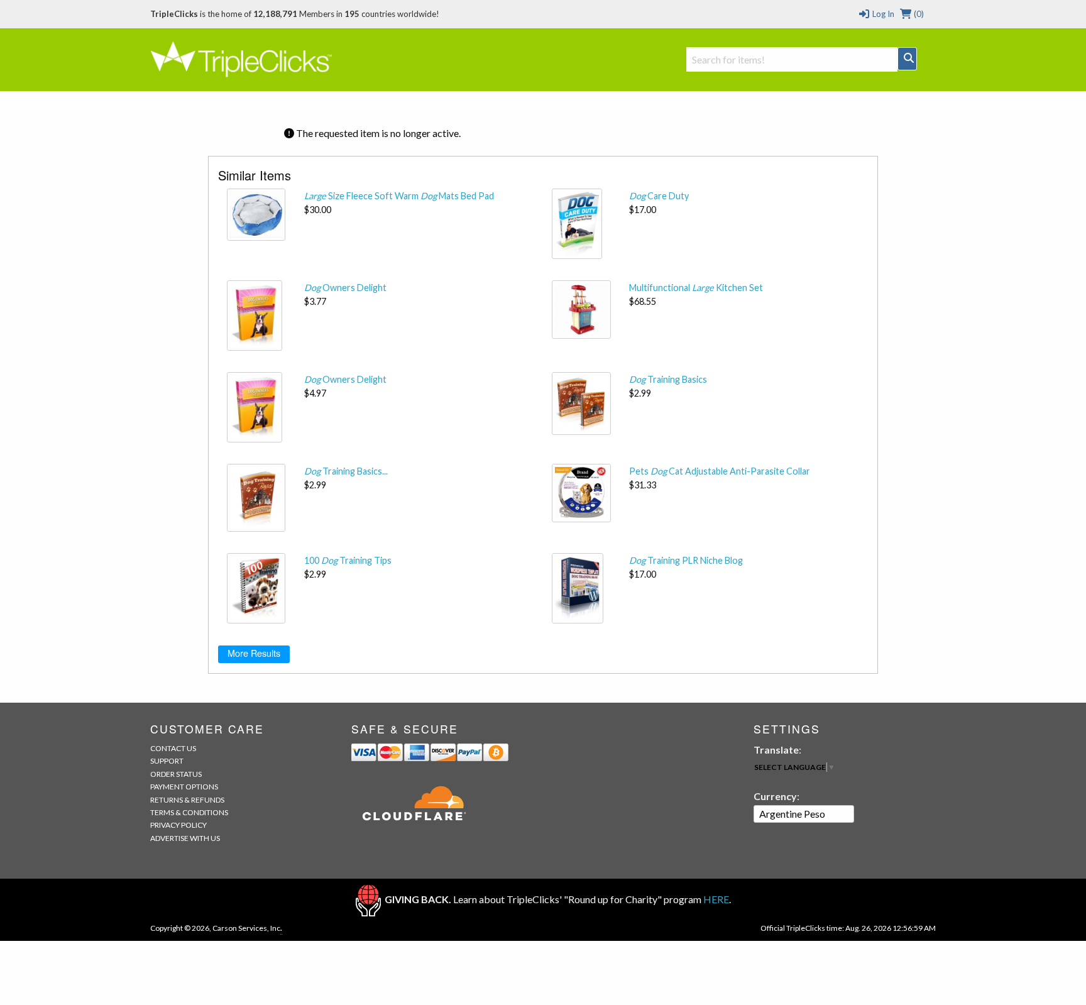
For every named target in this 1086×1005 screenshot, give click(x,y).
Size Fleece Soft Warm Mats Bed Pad (399, 195)
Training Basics (668, 379)
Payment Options (184, 786)
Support (167, 761)
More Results (254, 652)
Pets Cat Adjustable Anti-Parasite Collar (719, 471)
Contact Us (173, 748)
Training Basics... (346, 471)
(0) (918, 14)
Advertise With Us (185, 838)
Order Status (176, 774)
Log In (882, 14)
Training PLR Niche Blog (686, 560)
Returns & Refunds (187, 800)
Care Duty (659, 195)
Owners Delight (345, 287)
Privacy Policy (178, 825)
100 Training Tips (348, 560)
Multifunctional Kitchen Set (696, 287)
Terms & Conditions (189, 812)
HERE (716, 899)
